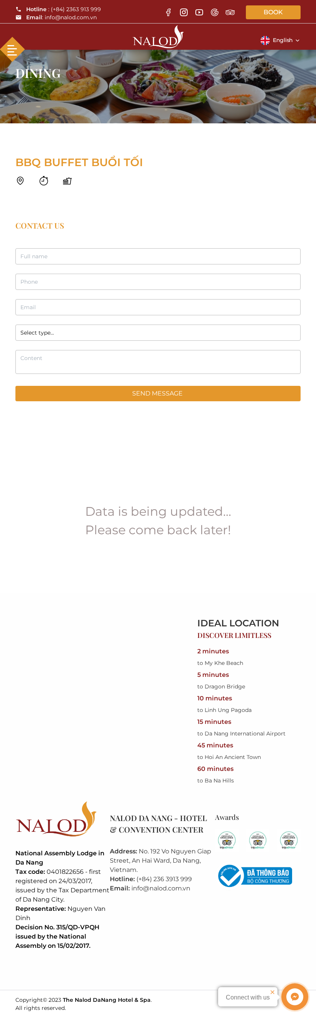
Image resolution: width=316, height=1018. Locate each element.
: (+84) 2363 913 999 (63, 9)
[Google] (214, 12)
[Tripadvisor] (230, 12)
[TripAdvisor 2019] (258, 840)
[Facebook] (168, 12)
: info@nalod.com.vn (61, 17)
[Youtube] (199, 12)
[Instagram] (183, 12)
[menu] (12, 49)
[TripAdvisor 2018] (227, 840)
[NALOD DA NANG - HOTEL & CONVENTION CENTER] (158, 34)
